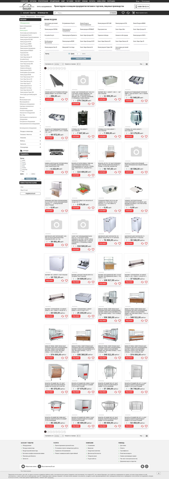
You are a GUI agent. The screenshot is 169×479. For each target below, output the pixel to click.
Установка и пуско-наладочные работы (67, 448)
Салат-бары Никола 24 (30, 81)
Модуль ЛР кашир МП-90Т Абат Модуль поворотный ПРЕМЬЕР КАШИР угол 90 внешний (108, 419)
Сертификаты (124, 451)
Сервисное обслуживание (63, 451)
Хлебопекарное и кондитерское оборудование (30, 118)
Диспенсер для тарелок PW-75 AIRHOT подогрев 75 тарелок (134, 236)
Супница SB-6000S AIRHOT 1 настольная (133, 130)
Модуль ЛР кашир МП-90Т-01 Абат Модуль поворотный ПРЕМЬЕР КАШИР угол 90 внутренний (135, 419)
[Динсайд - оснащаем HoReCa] (26, 6)
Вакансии (90, 448)
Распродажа (111, 1)
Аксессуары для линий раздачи (30, 33)
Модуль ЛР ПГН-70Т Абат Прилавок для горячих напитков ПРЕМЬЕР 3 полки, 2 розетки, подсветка (109, 165)
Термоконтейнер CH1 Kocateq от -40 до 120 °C (82, 201)
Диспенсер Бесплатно (94, 453)
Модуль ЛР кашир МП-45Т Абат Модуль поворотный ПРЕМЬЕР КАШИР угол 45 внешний (108, 384)
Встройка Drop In (30, 59)
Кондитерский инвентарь (30, 451)
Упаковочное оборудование (30, 113)
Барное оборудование (30, 26)
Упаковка (30, 138)
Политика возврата (126, 453)
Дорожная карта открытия (128, 461)
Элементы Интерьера (30, 68)
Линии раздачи (30, 30)
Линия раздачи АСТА (30, 42)
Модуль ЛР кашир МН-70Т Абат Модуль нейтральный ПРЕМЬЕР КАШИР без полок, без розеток (55, 384)
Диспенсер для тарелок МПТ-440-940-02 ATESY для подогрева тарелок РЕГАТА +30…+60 (56, 237)
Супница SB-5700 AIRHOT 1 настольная (80, 130)
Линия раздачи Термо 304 (30, 92)
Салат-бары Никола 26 (30, 90)
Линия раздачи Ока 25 (30, 86)
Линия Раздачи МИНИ (30, 44)
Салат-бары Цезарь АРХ (30, 64)
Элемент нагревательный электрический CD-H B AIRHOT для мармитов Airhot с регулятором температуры (136, 203)
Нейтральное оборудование (30, 104)
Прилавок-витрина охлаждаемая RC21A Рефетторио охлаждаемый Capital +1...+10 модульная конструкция (56, 203)
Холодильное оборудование (30, 121)
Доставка (123, 445)
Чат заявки (70, 1)
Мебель (30, 141)
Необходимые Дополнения (30, 72)
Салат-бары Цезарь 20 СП (30, 77)
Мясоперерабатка (30, 102)
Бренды (25, 150)
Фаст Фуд (30, 115)
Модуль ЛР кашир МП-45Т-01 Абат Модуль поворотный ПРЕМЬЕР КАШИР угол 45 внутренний (135, 384)
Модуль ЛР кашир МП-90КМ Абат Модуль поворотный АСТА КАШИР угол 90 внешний (56, 419)
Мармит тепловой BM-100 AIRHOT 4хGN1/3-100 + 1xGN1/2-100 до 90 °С (135, 275)
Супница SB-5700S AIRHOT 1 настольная (106, 130)
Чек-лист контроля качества (128, 458)
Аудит (63, 1)
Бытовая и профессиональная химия (33, 453)
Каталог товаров (29, 13)
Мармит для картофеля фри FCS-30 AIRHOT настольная (82, 275)
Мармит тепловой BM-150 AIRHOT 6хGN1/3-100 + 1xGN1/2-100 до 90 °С (56, 309)
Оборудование (30, 23)
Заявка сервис (101, 1)
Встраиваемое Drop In (30, 35)
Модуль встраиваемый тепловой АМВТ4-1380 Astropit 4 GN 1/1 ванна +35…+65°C (56, 130)
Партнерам (33, 1)
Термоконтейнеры (30, 66)
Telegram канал (92, 456)
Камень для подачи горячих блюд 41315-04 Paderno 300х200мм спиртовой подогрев (56, 165)
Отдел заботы (92, 458)
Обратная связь (31, 466)
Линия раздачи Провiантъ (30, 61)
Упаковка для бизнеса (29, 456)
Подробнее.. (51, 477)
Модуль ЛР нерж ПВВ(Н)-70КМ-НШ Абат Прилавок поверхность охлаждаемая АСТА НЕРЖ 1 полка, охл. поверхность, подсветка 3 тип (83, 166)
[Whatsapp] (146, 466)
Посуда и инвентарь (30, 131)
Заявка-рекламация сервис (128, 456)
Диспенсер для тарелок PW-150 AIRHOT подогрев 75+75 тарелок (108, 236)
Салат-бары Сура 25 (30, 83)
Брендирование (55, 1)
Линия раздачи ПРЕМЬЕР (30, 50)
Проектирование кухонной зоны (64, 445)
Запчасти (30, 144)
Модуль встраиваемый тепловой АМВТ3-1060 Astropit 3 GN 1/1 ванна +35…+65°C (136, 93)
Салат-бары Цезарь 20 (30, 57)
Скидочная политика (94, 451)
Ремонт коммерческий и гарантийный (66, 453)
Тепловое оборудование (30, 110)
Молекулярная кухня (30, 100)
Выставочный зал (48, 466)
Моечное (30, 97)
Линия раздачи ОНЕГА (30, 70)
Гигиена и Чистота (30, 134)
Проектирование (43, 1)
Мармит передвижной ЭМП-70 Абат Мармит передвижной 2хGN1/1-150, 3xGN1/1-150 (109, 276)
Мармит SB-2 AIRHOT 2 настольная (56, 275)
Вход (137, 1)
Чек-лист (77, 1)
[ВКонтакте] (142, 466)
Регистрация (146, 1)
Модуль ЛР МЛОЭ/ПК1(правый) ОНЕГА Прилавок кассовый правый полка (136, 165)
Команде (85, 1)
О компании (24, 1)
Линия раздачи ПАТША (30, 46)
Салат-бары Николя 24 (30, 79)
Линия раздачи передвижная (30, 48)
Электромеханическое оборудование (30, 125)
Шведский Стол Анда (30, 88)
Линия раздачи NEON (30, 75)
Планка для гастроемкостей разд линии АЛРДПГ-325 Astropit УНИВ (56, 92)
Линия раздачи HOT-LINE (30, 39)
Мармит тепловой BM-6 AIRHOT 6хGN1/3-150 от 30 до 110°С (82, 309)
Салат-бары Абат (30, 55)
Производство (43, 13)
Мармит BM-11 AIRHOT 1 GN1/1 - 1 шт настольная (109, 92)
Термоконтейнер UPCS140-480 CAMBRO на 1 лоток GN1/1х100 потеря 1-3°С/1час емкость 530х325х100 (108, 203)
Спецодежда (30, 147)
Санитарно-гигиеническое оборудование (30, 107)
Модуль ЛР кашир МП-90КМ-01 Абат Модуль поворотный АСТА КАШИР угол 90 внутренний (83, 419)
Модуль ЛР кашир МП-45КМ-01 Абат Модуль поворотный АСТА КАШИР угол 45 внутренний (83, 384)
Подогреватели (30, 53)
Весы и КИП (30, 28)
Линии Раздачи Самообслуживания (30, 37)
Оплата (122, 448)
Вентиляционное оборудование (30, 128)
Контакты (92, 1)
